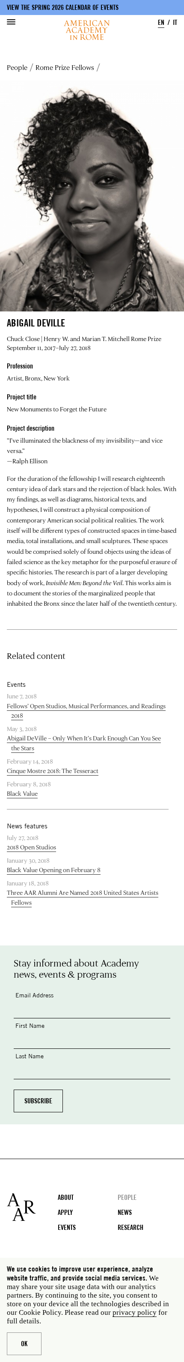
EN (161, 22)
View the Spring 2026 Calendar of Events (63, 7)
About (66, 1197)
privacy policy (135, 1312)
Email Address (34, 995)
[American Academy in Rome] (32, 1207)
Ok (24, 1344)
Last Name (29, 1056)
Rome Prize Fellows (65, 67)
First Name (30, 1025)
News (125, 1212)
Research (130, 1227)
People (17, 67)
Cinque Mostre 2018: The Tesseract (52, 771)
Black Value (22, 793)
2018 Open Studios (31, 847)
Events (67, 1227)
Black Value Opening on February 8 (54, 870)
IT (175, 22)
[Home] (87, 30)
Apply (65, 1212)
